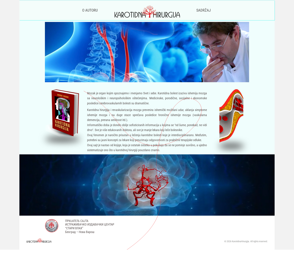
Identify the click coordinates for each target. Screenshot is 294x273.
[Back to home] (147, 10)
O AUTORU (90, 10)
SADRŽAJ (203, 10)
